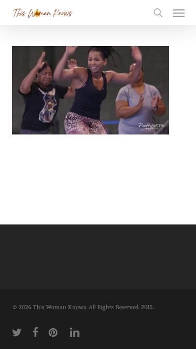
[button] (179, 12)
